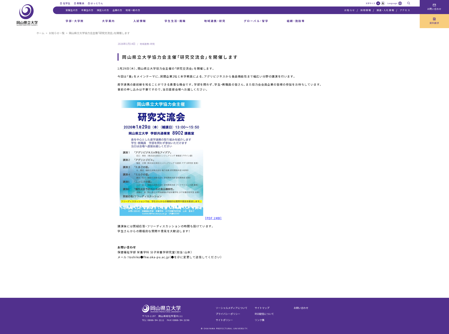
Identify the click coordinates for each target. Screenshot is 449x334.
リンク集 (259, 320)
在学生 (66, 3)
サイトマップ (262, 308)
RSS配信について (264, 314)
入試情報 (139, 21)
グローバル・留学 (256, 21)
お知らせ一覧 (57, 33)
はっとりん (97, 3)
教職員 (80, 3)
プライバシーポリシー (228, 314)
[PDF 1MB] (213, 218)
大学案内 (108, 21)
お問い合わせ (301, 308)
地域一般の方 (133, 10)
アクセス (405, 10)
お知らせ (349, 10)
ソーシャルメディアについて (231, 308)
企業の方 (117, 10)
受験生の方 (72, 10)
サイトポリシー (224, 320)
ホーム (40, 33)
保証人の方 (103, 10)
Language (392, 3)
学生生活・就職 (175, 21)
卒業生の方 (87, 10)
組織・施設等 (296, 21)
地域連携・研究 (215, 21)
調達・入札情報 (385, 10)
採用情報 (365, 10)
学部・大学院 (75, 21)
